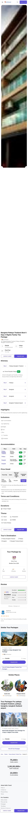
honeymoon (15, 516)
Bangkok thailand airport (7, 342)
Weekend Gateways (6, 808)
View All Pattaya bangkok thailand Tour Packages (12, 668)
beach (5, 516)
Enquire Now (14, 662)
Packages (3, 804)
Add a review (4, 799)
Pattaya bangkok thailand (9, 341)
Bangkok (22, 341)
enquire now (21, 810)
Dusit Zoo (7, 693)
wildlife (14, 519)
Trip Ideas (3, 806)
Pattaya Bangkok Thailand (4, 452)
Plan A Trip (23, 2)
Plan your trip (4, 802)
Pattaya (18, 341)
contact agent (7, 810)
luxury (5, 519)
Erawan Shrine (21, 693)
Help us (3, 787)
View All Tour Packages (14, 748)
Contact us (3, 789)
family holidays (7, 522)
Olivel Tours (14, 561)
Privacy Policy (4, 791)
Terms (2, 794)
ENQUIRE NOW (23, 480)
